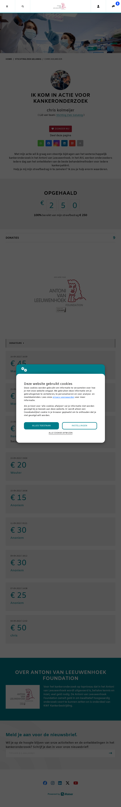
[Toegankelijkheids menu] (117, 3)
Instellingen (79, 425)
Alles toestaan (41, 425)
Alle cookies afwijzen (60, 433)
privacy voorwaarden (63, 397)
